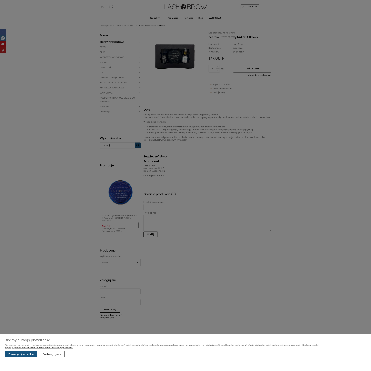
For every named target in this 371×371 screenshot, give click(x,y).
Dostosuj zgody (52, 354)
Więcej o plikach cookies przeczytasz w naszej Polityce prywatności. (39, 347)
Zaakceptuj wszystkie (21, 354)
